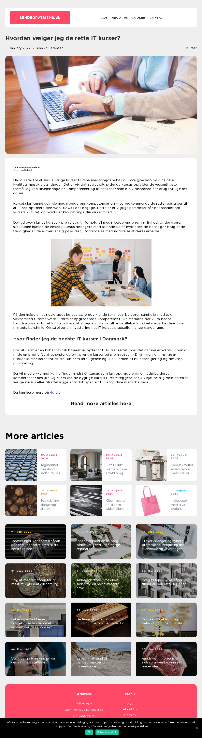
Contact (157, 17)
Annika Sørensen (49, 48)
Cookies (139, 17)
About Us (120, 17)
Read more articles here (101, 403)
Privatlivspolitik (107, 732)
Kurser (191, 48)
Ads (104, 17)
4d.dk (55, 392)
